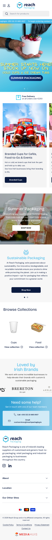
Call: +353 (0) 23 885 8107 (27, 415)
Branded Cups (15, 180)
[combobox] (26, 13)
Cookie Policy (8, 525)
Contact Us (26, 528)
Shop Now (26, 290)
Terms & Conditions (24, 525)
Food (38, 342)
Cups (14, 342)
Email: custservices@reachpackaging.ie (28, 421)
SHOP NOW (26, 228)
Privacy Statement (42, 525)
